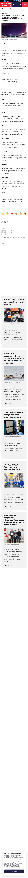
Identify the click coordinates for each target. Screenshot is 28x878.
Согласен (14, 871)
